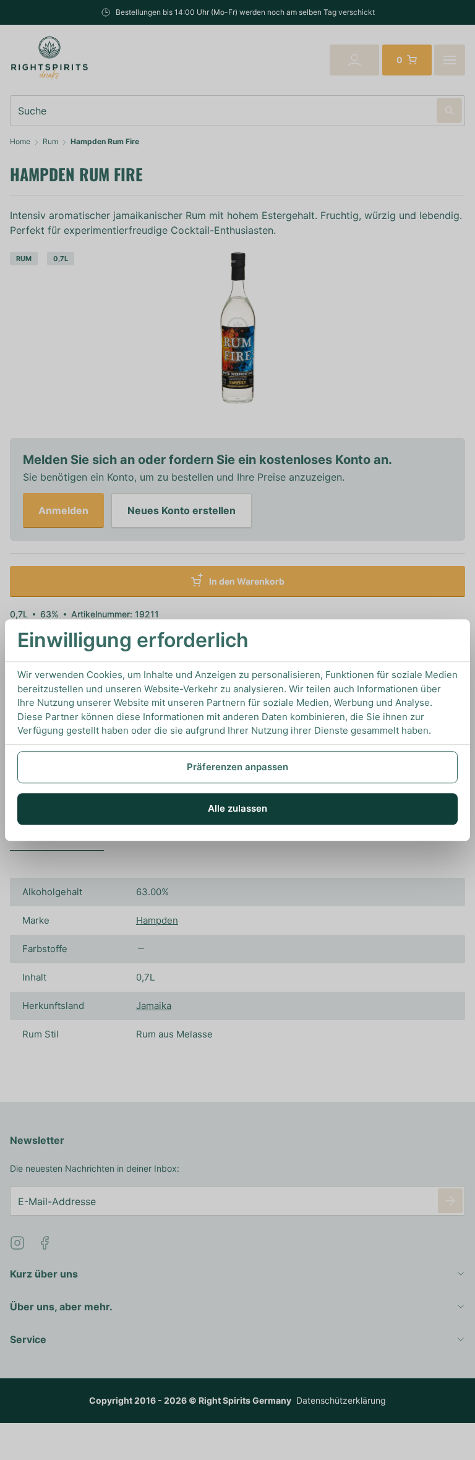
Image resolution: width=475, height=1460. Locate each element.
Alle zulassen (237, 808)
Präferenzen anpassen (237, 767)
